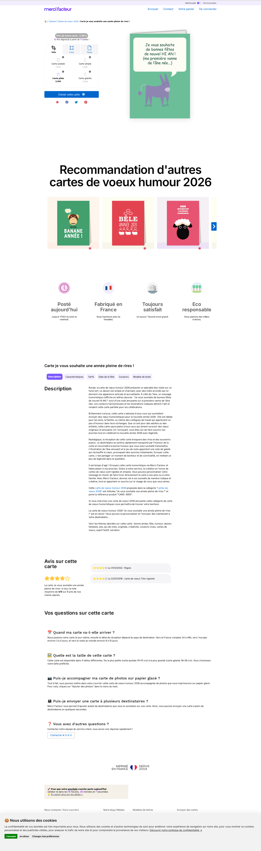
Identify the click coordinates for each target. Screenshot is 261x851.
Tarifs (91, 376)
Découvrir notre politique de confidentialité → (176, 830)
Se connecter (208, 9)
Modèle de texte (142, 376)
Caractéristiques (74, 376)
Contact (168, 9)
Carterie (52, 21)
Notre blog (109, 809)
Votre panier (186, 9)
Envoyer (153, 9)
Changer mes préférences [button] (45, 836)
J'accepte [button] (11, 836)
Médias (120, 809)
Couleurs (124, 376)
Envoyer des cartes (187, 809)
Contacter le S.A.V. (61, 735)
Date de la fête (106, 376)
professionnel (209, 3)
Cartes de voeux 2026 (68, 21)
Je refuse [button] (24, 836)
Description (54, 376)
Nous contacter (52, 809)
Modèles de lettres (143, 809)
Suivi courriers (71, 809)
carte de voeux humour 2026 (110, 488)
